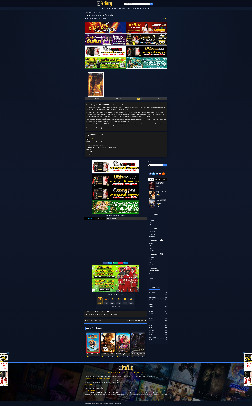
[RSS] (163, 173)
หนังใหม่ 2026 (152, 231)
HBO (150, 280)
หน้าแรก (106, 8)
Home (86, 12)
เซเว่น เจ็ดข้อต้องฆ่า (107, 311)
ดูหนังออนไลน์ (98, 311)
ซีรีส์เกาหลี (151, 257)
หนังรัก (150, 325)
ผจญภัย (150, 295)
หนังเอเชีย (151, 250)
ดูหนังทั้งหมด (146, 8)
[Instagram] (157, 173)
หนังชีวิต (88, 314)
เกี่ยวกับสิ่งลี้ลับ (115, 314)
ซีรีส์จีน (150, 262)
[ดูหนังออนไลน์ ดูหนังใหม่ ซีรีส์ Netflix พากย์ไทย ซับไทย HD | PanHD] (104, 3)
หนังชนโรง (139, 8)
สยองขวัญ (151, 318)
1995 (98, 98)
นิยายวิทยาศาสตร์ (152, 327)
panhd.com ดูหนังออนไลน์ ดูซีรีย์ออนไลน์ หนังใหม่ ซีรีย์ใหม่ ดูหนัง (107, 403)
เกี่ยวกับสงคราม (152, 334)
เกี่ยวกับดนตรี (152, 320)
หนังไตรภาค (151, 224)
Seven (87, 311)
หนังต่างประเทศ (152, 337)
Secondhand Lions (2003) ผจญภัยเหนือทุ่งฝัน (135, 320)
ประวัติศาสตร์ (152, 316)
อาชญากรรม (107, 314)
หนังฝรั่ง (129, 8)
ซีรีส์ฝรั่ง (151, 259)
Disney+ (151, 278)
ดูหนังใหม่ (151, 217)
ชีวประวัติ (151, 299)
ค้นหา (152, 3)
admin (106, 18)
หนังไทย (124, 8)
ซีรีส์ (115, 8)
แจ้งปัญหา (100, 218)
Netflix (119, 8)
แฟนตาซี (151, 313)
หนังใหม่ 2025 (152, 234)
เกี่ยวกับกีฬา (151, 330)
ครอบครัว (151, 311)
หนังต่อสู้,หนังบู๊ (152, 292)
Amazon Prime (152, 276)
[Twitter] (153, 173)
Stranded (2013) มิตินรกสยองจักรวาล (94, 320)
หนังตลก (151, 302)
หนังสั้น (150, 339)
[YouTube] (160, 173)
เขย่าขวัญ (151, 332)
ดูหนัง (92, 311)
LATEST (163, 179)
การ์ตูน (134, 8)
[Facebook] (150, 173)
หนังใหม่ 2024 (152, 236)
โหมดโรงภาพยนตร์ (111, 218)
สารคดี (150, 309)
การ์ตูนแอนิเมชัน (152, 297)
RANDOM (151, 179)
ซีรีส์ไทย (151, 264)
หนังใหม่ (111, 8)
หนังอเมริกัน (100, 314)
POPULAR (157, 179)
